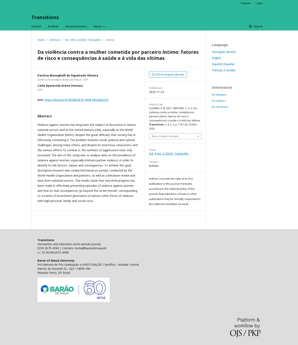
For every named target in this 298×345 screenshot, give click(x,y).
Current (36, 26)
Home (41, 40)
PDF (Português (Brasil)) (169, 74)
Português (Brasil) (224, 52)
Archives (53, 26)
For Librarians (220, 107)
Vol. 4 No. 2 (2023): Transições (83, 40)
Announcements (76, 26)
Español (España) (223, 64)
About (97, 26)
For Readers (219, 94)
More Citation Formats (165, 136)
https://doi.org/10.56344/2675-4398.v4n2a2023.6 (76, 100)
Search (258, 26)
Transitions (45, 17)
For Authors (219, 100)
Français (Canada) (223, 70)
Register (246, 3)
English (216, 58)
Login (259, 3)
